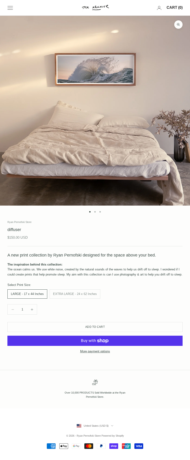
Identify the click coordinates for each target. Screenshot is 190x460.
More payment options (95, 351)
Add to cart (95, 327)
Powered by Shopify (112, 435)
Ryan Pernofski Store (19, 222)
